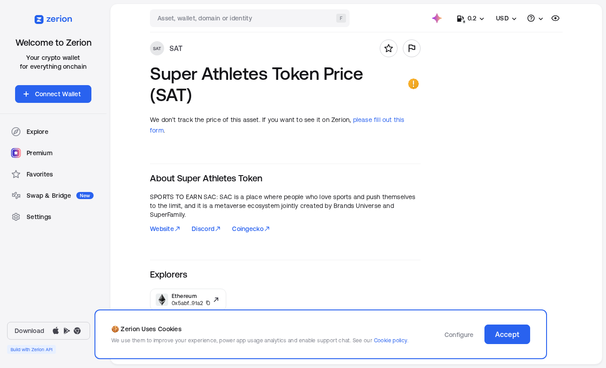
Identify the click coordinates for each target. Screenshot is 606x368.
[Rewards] (437, 18)
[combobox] (250, 18)
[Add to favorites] (388, 48)
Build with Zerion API (31, 349)
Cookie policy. (391, 340)
